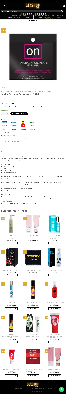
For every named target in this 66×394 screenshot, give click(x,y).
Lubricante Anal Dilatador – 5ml (33, 270)
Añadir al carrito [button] (11, 243)
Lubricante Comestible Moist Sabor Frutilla (55, 303)
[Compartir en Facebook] (5, 141)
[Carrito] (64, 6)
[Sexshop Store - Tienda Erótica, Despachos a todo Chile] (33, 5)
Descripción (4, 151)
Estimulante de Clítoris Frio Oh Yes (33, 237)
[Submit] (61, 11)
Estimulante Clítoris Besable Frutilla (54, 370)
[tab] (4, 152)
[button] (61, 389)
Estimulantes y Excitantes (44, 91)
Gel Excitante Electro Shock (33, 336)
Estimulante (18, 138)
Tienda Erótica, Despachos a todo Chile (16, 91)
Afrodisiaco (8, 138)
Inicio (2, 91)
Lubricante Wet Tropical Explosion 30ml (11, 336)
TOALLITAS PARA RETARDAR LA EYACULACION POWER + (33, 370)
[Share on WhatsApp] (2, 141)
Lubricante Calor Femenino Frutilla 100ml (11, 370)
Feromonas (28, 138)
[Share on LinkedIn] (18, 141)
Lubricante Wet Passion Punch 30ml (33, 303)
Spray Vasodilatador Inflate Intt (11, 270)
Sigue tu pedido (39, 391)
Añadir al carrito (19, 113)
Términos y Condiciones (29, 391)
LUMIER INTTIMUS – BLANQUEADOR (54, 237)
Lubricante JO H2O (11, 302)
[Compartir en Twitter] (8, 141)
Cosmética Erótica (32, 91)
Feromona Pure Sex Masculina (55, 270)
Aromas (13, 138)
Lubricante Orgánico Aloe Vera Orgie (11, 237)
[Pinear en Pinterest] (15, 141)
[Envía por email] (12, 141)
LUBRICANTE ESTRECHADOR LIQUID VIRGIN (54, 336)
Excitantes (23, 138)
